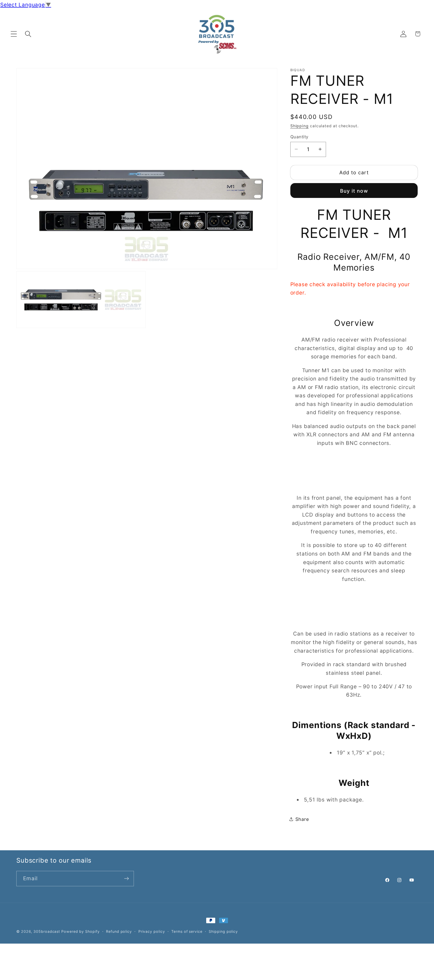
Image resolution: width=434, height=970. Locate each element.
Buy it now (354, 191)
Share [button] (302, 819)
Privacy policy (151, 931)
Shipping (299, 125)
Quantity (299, 136)
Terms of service (186, 931)
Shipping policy (223, 931)
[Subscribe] (126, 878)
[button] (14, 34)
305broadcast (46, 931)
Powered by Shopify (80, 931)
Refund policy (119, 931)
